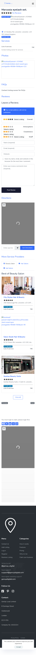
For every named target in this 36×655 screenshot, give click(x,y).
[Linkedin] (10, 423)
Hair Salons (24, 264)
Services (6, 40)
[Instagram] (16, 423)
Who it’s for (24, 554)
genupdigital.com (9, 579)
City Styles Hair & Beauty (14, 297)
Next (32, 403)
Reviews (6, 96)
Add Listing (5, 547)
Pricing (22, 551)
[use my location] (17, 248)
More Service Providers (13, 256)
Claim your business (26, 557)
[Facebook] (3, 423)
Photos (5, 55)
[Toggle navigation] (28, 3)
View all (18, 397)
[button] (12, 22)
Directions (6, 198)
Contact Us (5, 544)
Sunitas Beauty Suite (12, 376)
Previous (4, 403)
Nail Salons (9, 268)
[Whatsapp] (13, 423)
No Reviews (16, 13)
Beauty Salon (6, 17)
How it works (24, 544)
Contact (23, 638)
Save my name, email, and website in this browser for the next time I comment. (19, 160)
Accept (18, 647)
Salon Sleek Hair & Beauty (14, 337)
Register (4, 554)
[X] (6, 423)
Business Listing (7, 557)
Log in (4, 551)
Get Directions (27, 248)
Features (23, 547)
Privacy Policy (15, 638)
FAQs (4, 84)
